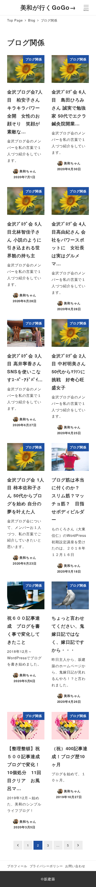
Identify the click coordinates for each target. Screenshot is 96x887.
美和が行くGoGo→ (48, 7)
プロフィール (17, 865)
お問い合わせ (75, 865)
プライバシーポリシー (46, 865)
